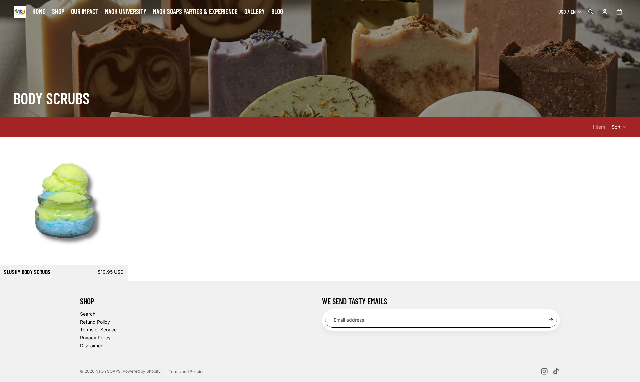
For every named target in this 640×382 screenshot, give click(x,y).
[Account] (604, 11)
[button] (619, 126)
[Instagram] (544, 371)
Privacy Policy (95, 337)
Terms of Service (98, 329)
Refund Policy (95, 322)
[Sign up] (551, 320)
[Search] (590, 11)
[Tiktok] (556, 371)
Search (87, 314)
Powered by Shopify (142, 371)
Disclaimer (91, 345)
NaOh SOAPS (108, 371)
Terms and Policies (186, 371)
